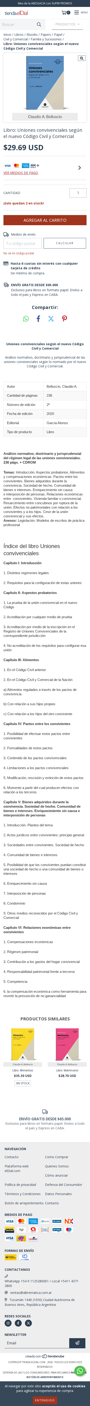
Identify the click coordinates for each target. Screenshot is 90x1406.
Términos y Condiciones (23, 1194)
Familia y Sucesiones (46, 39)
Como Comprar (56, 1157)
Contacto (11, 1157)
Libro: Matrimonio (67, 1070)
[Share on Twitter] (51, 319)
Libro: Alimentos (22, 1070)
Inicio (7, 34)
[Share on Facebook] (38, 319)
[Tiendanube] (45, 1357)
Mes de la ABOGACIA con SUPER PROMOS (45, 3)
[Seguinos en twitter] (28, 1323)
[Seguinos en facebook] (18, 1323)
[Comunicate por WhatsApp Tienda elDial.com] (79, 1371)
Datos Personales (58, 1194)
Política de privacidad (20, 1184)
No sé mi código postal (18, 253)
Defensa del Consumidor (63, 1184)
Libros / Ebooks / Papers (32, 34)
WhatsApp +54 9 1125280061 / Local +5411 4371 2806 (41, 1283)
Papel (58, 34)
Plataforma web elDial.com (17, 1168)
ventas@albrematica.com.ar (31, 1292)
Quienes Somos (57, 1166)
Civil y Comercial (15, 39)
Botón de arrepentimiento (24, 1203)
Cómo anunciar (56, 1175)
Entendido (45, 1400)
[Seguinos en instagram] (8, 1323)
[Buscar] (39, 24)
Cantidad (11, 193)
